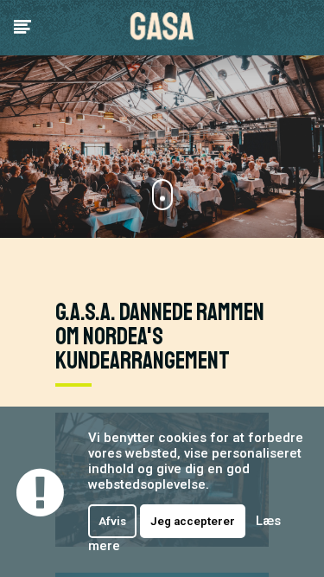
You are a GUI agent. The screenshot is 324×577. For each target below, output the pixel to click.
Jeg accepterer (192, 521)
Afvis (112, 521)
